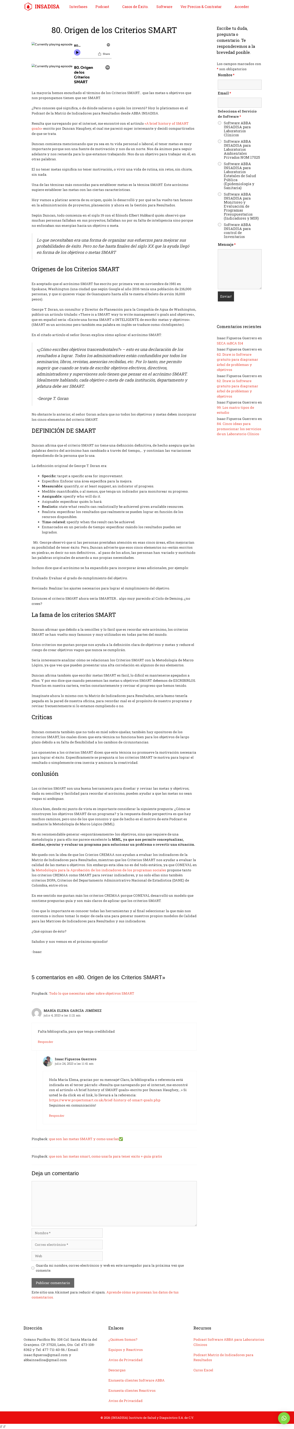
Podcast (102, 6)
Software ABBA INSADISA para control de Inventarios (237, 231)
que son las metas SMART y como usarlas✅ (86, 1139)
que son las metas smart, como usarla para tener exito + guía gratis (105, 1156)
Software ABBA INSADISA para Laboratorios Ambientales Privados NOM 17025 (242, 149)
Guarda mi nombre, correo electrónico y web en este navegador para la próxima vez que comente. (110, 1268)
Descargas (117, 1370)
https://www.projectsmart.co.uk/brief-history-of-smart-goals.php (104, 1100)
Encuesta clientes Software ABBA (136, 1380)
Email (224, 93)
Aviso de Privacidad (125, 1360)
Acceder (241, 6)
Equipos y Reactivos (125, 1349)
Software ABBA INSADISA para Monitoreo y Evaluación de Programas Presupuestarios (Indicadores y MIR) (241, 206)
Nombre (226, 74)
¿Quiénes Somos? (122, 1339)
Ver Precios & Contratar (201, 6)
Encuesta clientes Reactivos (132, 1390)
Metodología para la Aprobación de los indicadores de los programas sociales (101, 870)
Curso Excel (203, 1370)
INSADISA (47, 6)
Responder (45, 1042)
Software (164, 6)
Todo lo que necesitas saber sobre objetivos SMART (91, 993)
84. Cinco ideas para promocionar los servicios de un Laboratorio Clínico (239, 428)
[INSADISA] (29, 6)
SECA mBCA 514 (230, 343)
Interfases (78, 6)
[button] (284, 1418)
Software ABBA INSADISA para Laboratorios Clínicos (237, 129)
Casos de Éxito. (135, 6)
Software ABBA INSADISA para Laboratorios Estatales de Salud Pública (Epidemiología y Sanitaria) (240, 176)
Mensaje (227, 244)
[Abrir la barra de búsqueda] (264, 6)
